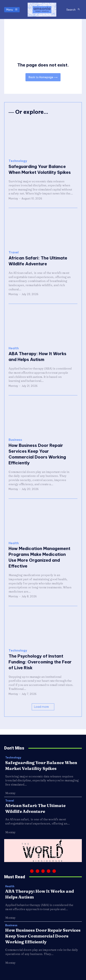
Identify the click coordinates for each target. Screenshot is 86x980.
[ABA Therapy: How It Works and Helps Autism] (43, 325)
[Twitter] (48, 871)
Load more (41, 707)
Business (15, 440)
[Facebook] (32, 871)
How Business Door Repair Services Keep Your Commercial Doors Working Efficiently (43, 935)
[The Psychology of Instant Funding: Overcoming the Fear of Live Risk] (43, 627)
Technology (18, 161)
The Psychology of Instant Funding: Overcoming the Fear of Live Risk (40, 661)
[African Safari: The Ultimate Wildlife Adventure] (43, 229)
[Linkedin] (43, 871)
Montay (13, 198)
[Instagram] (37, 871)
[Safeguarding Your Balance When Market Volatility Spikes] (43, 138)
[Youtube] (54, 871)
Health (14, 348)
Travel (14, 252)
